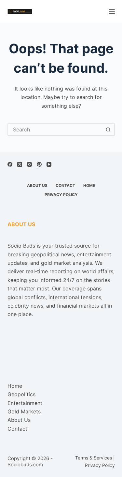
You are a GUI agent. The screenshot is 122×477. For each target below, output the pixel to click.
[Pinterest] (39, 164)
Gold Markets (24, 411)
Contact (65, 185)
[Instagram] (29, 164)
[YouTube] (49, 164)
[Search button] (108, 129)
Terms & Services (93, 457)
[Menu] (112, 11)
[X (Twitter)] (19, 164)
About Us (37, 185)
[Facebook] (9, 164)
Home (89, 185)
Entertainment (24, 403)
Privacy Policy (61, 194)
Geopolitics (21, 394)
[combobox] (55, 129)
